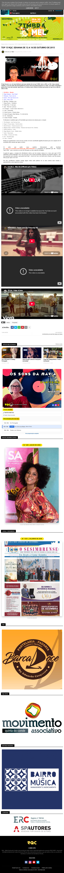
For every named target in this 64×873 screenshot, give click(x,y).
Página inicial (4, 44)
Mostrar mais (59, 344)
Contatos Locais (35, 867)
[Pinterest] (22, 327)
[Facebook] (12, 327)
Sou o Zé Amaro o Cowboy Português (8, 360)
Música (8, 322)
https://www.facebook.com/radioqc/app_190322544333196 (20, 148)
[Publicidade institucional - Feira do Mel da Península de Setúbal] (32, 28)
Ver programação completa (32, 433)
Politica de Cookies (47, 867)
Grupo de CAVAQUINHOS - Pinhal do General (52, 360)
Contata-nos (26, 867)
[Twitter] (15, 327)
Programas (11, 44)
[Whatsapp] (19, 327)
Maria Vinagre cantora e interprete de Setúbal (32, 360)
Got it (37, 8)
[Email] (25, 327)
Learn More (29, 8)
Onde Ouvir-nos (16, 867)
